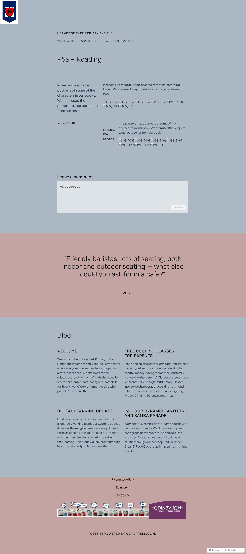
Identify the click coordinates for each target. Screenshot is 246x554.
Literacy (108, 129)
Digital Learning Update (84, 411)
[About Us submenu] (98, 41)
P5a (105, 134)
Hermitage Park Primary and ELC (85, 33)
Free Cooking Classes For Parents (149, 353)
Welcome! (67, 351)
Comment (178, 207)
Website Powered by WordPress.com (122, 533)
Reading (108, 138)
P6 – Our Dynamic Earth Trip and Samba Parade (156, 413)
